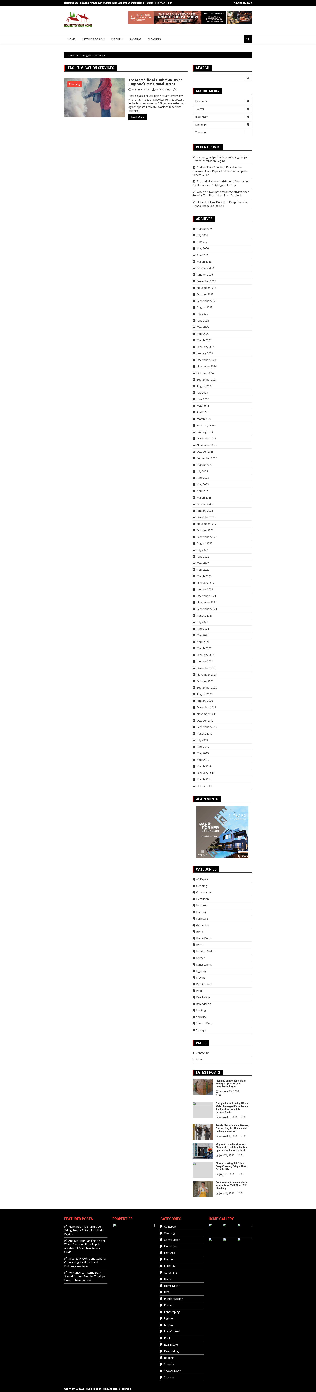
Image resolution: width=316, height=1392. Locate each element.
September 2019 (207, 727)
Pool (199, 990)
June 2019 (203, 746)
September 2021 (207, 609)
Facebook (201, 101)
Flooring (201, 912)
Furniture (202, 918)
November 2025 (207, 288)
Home (71, 39)
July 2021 (202, 622)
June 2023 (203, 478)
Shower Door (204, 1023)
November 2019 (207, 714)
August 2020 (204, 694)
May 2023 (203, 484)
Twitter (199, 109)
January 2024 (205, 432)
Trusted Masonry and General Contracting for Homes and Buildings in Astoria (221, 183)
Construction (204, 892)
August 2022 (204, 543)
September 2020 (207, 687)
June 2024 (203, 399)
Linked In (201, 125)
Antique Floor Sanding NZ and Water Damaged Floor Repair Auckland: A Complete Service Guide (118, 3)
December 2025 (206, 281)
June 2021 (203, 629)
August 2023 (204, 465)
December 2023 (206, 438)
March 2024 (204, 419)
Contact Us (202, 1053)
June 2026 (203, 242)
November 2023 (207, 445)
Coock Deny (162, 89)
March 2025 (204, 340)
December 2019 (206, 707)
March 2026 (204, 261)
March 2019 (204, 766)
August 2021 (204, 615)
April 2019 (203, 760)
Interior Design (93, 39)
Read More (137, 117)
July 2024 (202, 392)
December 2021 (206, 596)
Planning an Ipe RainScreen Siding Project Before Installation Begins (220, 159)
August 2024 (204, 386)
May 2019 (203, 753)
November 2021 (207, 602)
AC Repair (202, 879)
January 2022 (205, 589)
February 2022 (206, 583)
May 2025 (203, 327)
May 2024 (203, 406)
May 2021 (203, 635)
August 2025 (204, 307)
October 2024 (205, 373)
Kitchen (117, 39)
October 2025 (205, 294)
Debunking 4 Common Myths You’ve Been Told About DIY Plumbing (231, 1185)
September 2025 (207, 301)
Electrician (202, 899)
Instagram (201, 117)
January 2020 (205, 701)
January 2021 (205, 661)
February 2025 (206, 347)
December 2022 (206, 517)
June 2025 (203, 320)
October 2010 (205, 786)
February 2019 (206, 773)
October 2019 (205, 720)
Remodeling (203, 1004)
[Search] (248, 78)
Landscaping (204, 964)
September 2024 (207, 379)
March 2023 (204, 497)
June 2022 (203, 556)
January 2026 (205, 274)
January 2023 (205, 511)
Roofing (135, 39)
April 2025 (203, 333)
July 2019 (202, 740)
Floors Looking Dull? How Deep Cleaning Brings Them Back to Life (220, 204)
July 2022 (202, 550)
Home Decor (204, 938)
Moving (201, 977)
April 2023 (203, 491)
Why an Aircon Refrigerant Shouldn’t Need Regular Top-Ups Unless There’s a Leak (221, 193)
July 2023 (202, 471)
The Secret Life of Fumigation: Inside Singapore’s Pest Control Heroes (155, 82)
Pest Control (204, 984)
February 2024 (206, 425)
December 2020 (206, 668)
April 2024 (203, 412)
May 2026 (203, 248)
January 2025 (205, 353)
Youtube (200, 132)
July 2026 (202, 235)
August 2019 (204, 733)
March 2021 (204, 648)
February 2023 (206, 504)
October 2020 (205, 681)
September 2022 (207, 537)
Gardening (202, 925)
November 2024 (207, 366)
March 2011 (204, 779)
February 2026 (206, 268)
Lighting (201, 971)
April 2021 (203, 642)
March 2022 (204, 576)
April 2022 (203, 569)
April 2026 (203, 255)
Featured (201, 905)
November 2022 (207, 524)
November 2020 (207, 674)
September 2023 (207, 458)
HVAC (199, 945)
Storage (201, 1030)
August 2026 (204, 229)
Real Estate (203, 997)
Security (201, 1017)
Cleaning (154, 39)
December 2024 (206, 360)
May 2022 (203, 563)
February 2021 (206, 655)
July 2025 (202, 314)
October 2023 (205, 451)
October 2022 (205, 530)
